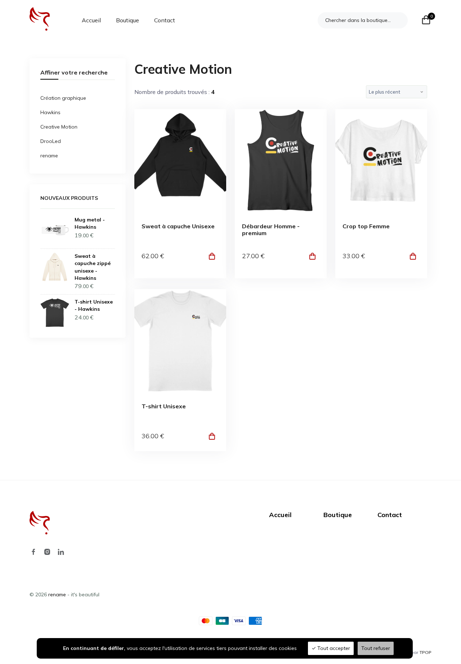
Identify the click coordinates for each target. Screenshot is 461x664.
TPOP (425, 652)
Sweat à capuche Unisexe (178, 226)
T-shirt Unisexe (164, 406)
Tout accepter (333, 648)
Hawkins (50, 112)
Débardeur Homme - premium (271, 230)
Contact (164, 20)
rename (49, 155)
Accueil (91, 20)
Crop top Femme (366, 226)
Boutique (127, 20)
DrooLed (50, 141)
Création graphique (63, 98)
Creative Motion (58, 127)
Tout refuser (375, 648)
